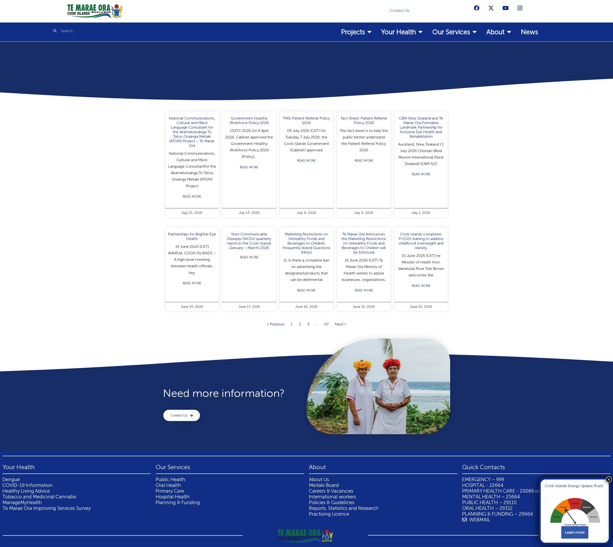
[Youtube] (505, 7)
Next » (340, 324)
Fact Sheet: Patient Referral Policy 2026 (364, 120)
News (529, 32)
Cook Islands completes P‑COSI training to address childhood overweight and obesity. (421, 241)
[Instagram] (519, 7)
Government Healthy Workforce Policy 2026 (249, 120)
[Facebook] (476, 7)
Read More (192, 196)
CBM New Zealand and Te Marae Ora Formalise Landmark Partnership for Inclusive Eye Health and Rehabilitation (421, 127)
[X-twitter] (491, 7)
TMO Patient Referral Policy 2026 (306, 120)
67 (326, 324)
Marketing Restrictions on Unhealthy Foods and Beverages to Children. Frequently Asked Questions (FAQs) (306, 243)
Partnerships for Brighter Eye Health (192, 236)
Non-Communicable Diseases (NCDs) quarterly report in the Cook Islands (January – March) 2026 (249, 241)
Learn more (575, 532)
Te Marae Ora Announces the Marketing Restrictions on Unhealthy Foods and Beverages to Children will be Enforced (363, 243)
